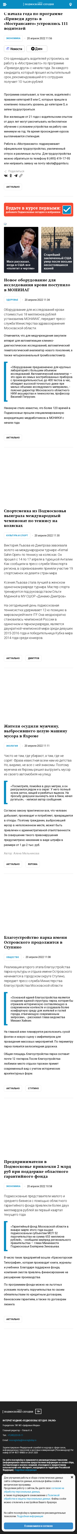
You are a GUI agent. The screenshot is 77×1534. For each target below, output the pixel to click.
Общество (12, 957)
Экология (12, 746)
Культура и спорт (17, 535)
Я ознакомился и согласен (38, 1526)
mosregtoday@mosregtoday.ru (22, 1440)
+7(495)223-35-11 (15, 1435)
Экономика (13, 38)
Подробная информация (25, 1470)
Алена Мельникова (26, 853)
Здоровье (12, 300)
